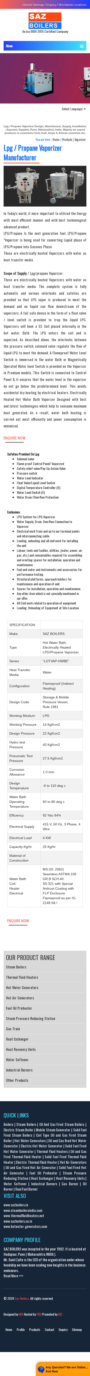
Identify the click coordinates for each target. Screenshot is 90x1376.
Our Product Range (30, 957)
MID (21, 1314)
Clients (26, 4)
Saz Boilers (22, 1298)
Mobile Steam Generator (53, 1129)
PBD (39, 1314)
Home (56, 139)
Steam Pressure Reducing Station (30, 1018)
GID (60, 1314)
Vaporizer (80, 139)
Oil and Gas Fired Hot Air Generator (31, 1167)
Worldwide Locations (72, 4)
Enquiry (51, 4)
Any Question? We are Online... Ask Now (67, 1369)
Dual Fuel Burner (26, 1189)
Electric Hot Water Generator (41, 1145)
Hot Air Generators (20, 997)
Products (67, 139)
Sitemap (38, 4)
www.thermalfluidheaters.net (24, 1215)
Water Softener (17, 1059)
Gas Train (13, 1028)
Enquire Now (14, 438)
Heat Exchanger (17, 1039)
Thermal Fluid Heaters (22, 977)
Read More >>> (13, 1275)
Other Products (17, 1080)
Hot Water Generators (22, 987)
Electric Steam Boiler (18, 1129)
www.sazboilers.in (16, 1204)
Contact (49, 1329)
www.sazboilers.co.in (18, 1221)
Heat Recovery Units (21, 1049)
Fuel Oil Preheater (19, 1008)
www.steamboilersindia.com (23, 1210)
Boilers (8, 1124)
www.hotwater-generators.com (25, 1226)
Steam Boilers (16, 966)
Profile (21, 1329)
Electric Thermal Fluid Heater (36, 1162)
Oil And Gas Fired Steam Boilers (61, 1124)
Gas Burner (70, 1183)
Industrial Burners (19, 1069)
